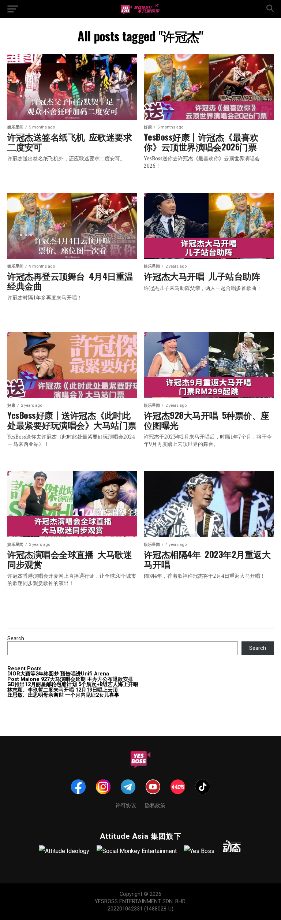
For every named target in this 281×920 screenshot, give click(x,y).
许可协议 (126, 805)
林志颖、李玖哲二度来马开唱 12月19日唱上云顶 (62, 690)
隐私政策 (155, 805)
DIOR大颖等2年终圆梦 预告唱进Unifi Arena (58, 674)
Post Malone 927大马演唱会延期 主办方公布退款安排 (70, 679)
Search (15, 639)
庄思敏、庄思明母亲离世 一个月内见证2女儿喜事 (63, 695)
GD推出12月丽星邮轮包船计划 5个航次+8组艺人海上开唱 (72, 684)
